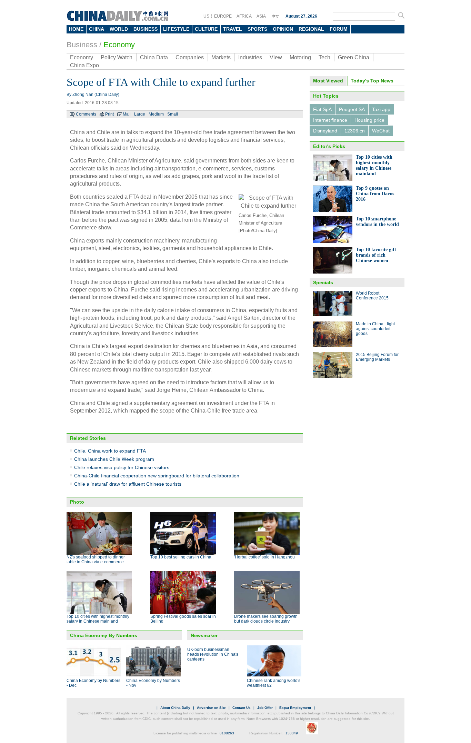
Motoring (300, 57)
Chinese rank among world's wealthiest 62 (273, 683)
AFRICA (244, 16)
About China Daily (175, 708)
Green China (353, 57)
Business (82, 44)
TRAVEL (232, 29)
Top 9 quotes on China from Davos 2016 (375, 194)
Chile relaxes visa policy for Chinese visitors (121, 467)
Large (139, 114)
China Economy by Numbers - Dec (93, 683)
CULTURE (206, 29)
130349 (291, 733)
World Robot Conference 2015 (372, 295)
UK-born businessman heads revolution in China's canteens (212, 654)
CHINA (96, 29)
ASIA (261, 16)
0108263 (227, 733)
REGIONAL (311, 29)
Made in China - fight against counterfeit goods (375, 328)
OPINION (283, 29)
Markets (221, 57)
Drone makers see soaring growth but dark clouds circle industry (266, 619)
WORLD (119, 29)
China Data (154, 57)
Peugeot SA (352, 109)
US (206, 16)
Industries (250, 57)
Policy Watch (116, 57)
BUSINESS (145, 29)
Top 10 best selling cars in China (180, 557)
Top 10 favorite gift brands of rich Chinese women (376, 255)
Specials (323, 282)
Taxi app (381, 109)
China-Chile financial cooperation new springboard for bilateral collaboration (156, 475)
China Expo (84, 65)
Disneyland (325, 130)
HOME (76, 29)
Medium (156, 114)
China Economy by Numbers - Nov (153, 683)
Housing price (369, 120)
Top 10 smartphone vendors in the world (377, 221)
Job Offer (265, 708)
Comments (86, 114)
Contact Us (241, 708)
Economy (119, 44)
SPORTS (257, 29)
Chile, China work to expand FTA (110, 451)
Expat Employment (295, 708)
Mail (127, 114)
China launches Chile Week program (114, 459)
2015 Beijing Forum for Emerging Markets (377, 357)
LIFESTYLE (176, 29)
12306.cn (354, 130)
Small (172, 114)
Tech (324, 57)
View (276, 57)
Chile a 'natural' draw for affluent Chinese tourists (127, 484)
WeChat (381, 130)
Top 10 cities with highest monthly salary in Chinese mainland (98, 619)
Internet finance (330, 120)
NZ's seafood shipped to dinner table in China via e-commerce (96, 559)
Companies (190, 57)
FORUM (339, 29)
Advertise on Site (211, 708)
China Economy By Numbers (103, 635)
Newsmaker (204, 635)
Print (109, 114)
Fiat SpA (322, 109)
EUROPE (223, 16)
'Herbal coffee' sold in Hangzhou (264, 557)
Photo (77, 502)
